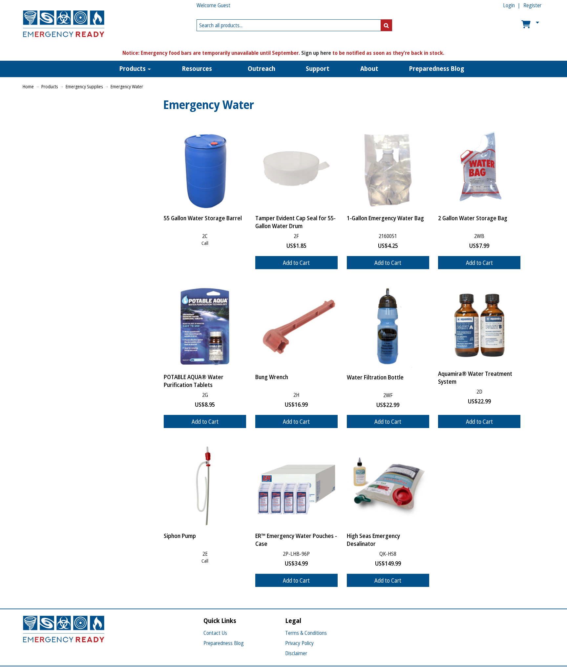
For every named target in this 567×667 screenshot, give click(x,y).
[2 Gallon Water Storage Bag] (479, 168)
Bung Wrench (271, 377)
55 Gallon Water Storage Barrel (203, 218)
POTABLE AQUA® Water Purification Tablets (193, 381)
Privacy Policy (299, 643)
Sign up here (316, 52)
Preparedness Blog (223, 643)
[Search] (386, 25)
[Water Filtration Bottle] (388, 327)
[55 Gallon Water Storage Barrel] (205, 168)
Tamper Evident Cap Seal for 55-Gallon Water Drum (295, 222)
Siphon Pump (180, 536)
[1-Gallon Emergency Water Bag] (388, 168)
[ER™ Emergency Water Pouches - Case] (296, 485)
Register (532, 5)
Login (509, 5)
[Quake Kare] (64, 25)
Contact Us (215, 632)
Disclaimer (296, 653)
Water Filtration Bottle (375, 377)
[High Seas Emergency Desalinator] (388, 485)
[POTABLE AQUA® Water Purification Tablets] (205, 327)
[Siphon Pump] (205, 485)
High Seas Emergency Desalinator (373, 540)
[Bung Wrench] (296, 327)
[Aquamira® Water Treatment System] (479, 325)
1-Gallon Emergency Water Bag (385, 218)
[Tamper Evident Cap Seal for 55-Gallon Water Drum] (296, 168)
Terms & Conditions (306, 632)
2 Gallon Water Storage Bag (472, 218)
